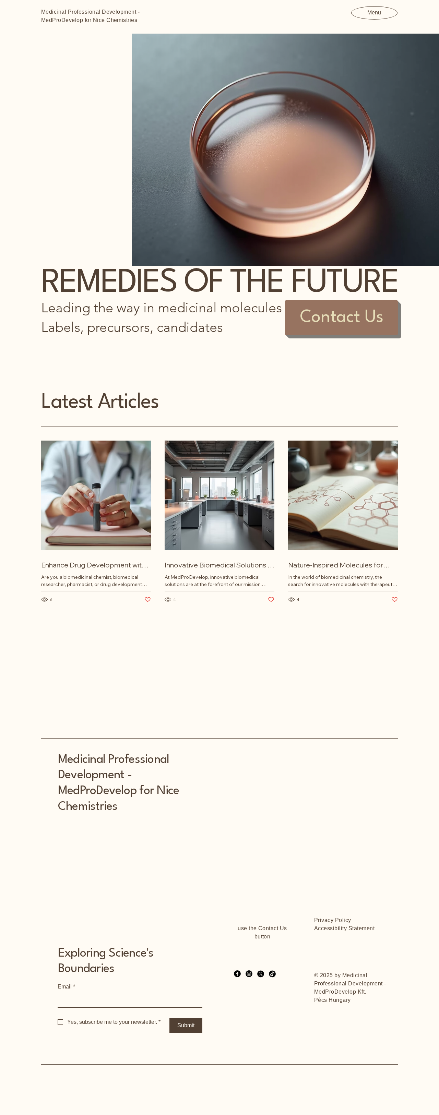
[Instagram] (249, 974)
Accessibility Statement (344, 928)
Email (66, 987)
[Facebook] (237, 974)
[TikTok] (272, 974)
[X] (261, 974)
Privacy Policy (332, 920)
